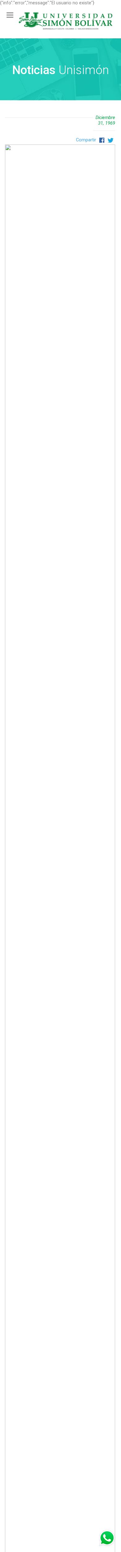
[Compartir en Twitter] (110, 140)
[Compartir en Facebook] (101, 140)
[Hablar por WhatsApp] (107, 1538)
